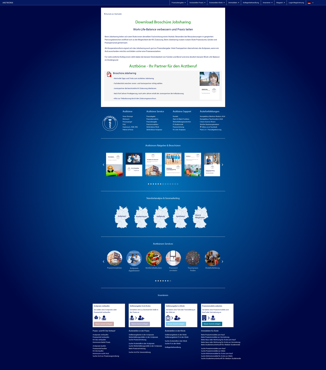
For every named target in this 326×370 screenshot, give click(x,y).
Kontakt (175, 116)
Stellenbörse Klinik (152, 127)
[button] (316, 2)
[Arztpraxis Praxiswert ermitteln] (173, 261)
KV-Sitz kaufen (98, 351)
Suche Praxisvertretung (137, 340)
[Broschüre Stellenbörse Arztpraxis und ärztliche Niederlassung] (173, 164)
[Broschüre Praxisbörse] (193, 164)
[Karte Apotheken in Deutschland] (181, 217)
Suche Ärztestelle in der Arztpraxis (141, 343)
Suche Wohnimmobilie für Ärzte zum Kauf (217, 353)
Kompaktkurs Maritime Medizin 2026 (212, 116)
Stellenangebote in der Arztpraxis (141, 335)
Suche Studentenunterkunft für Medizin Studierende (221, 358)
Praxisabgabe (150, 116)
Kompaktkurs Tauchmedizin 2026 (211, 119)
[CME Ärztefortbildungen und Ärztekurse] (212, 261)
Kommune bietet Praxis (101, 342)
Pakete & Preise (128, 130)
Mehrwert (126, 119)
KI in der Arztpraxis (179, 130)
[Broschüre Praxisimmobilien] (153, 164)
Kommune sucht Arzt (101, 353)
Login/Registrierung (296, 2)
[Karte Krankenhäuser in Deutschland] (141, 217)
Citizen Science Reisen (207, 122)
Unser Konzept (128, 116)
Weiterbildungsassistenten (182, 122)
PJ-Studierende (178, 124)
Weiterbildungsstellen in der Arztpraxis (143, 337)
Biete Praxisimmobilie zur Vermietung (215, 337)
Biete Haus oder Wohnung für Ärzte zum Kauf (218, 340)
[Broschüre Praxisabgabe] (114, 164)
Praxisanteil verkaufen (101, 337)
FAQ (124, 124)
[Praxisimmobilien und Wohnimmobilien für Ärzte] (114, 261)
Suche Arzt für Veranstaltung (140, 352)
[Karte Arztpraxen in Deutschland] (122, 217)
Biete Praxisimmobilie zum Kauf (213, 335)
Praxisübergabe (151, 122)
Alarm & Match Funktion (181, 119)
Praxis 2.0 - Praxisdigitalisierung (210, 130)
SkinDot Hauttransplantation (209, 124)
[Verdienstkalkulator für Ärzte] (153, 261)
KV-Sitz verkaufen (99, 340)
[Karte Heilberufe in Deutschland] (161, 217)
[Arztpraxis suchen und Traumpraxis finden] (193, 261)
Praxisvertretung (178, 127)
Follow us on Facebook (209, 127)
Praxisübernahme (152, 119)
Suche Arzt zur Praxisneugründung (106, 356)
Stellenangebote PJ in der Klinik (176, 337)
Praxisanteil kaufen (100, 348)
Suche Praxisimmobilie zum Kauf (213, 348)
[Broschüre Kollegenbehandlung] (212, 164)
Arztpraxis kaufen (99, 346)
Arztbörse (8, 2)
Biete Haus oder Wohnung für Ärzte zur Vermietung (220, 342)
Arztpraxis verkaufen (100, 335)
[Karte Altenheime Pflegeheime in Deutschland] (200, 217)
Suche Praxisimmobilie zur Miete (213, 351)
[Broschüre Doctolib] (134, 164)
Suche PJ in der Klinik (173, 343)
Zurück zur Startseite (114, 14)
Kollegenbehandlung (251, 2)
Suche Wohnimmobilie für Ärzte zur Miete (217, 356)
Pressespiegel (127, 122)
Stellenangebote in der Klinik (176, 335)
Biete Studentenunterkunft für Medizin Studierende (220, 345)
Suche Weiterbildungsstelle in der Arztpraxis (145, 346)
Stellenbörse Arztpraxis (154, 130)
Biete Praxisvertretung (137, 348)
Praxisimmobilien (152, 124)
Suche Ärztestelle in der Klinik (176, 341)
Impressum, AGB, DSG (130, 127)
